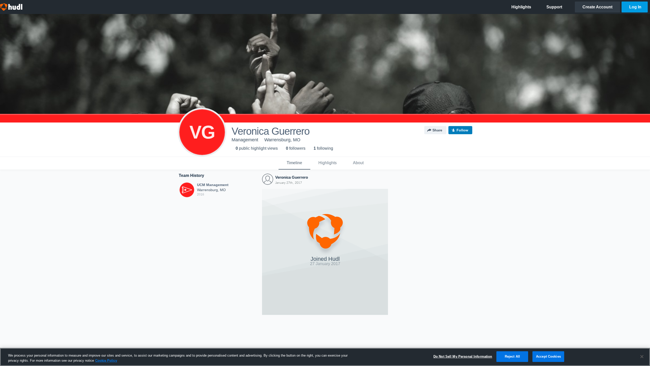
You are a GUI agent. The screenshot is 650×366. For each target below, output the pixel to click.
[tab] (294, 163)
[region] (325, 357)
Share (437, 130)
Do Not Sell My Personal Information (462, 356)
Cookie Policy (106, 360)
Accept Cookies (548, 356)
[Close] (641, 356)
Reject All (512, 356)
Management (245, 139)
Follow (462, 130)
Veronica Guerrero (291, 177)
